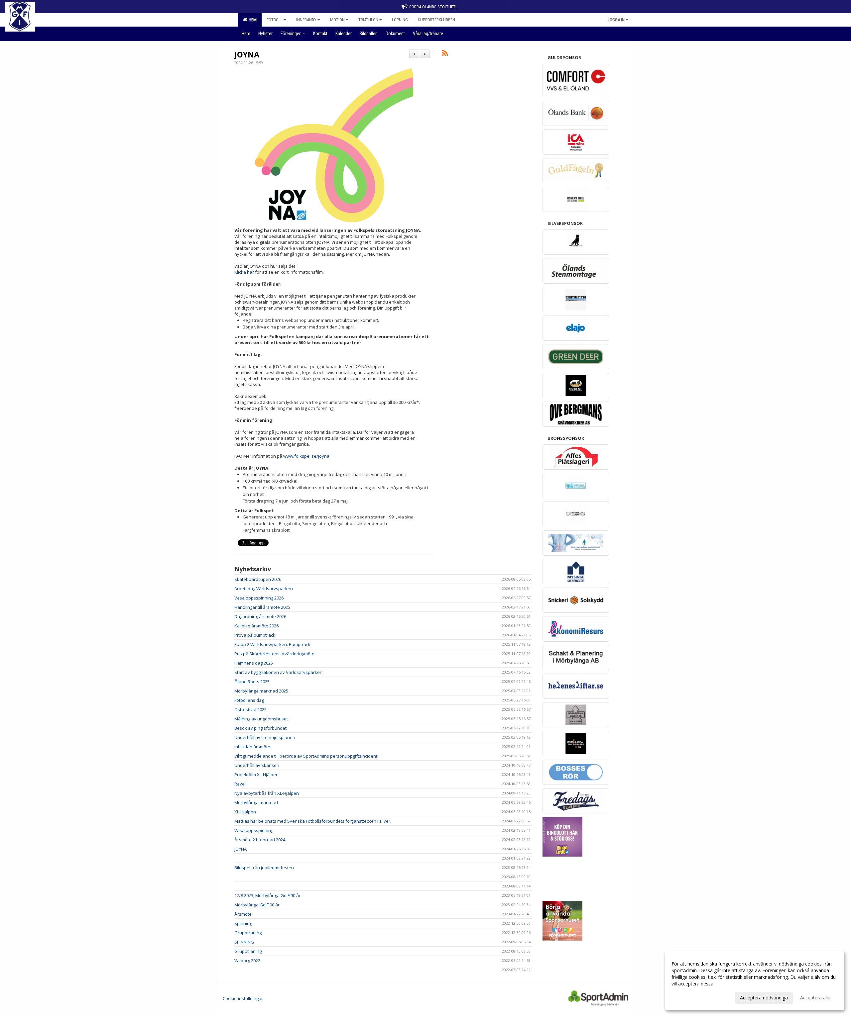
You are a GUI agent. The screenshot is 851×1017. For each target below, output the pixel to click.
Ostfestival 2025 (250, 709)
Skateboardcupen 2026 (257, 579)
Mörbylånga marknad (256, 802)
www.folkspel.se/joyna (306, 456)
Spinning (243, 923)
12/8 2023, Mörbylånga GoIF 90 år (267, 895)
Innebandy (306, 19)
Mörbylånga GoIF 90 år (257, 905)
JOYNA (246, 54)
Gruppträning (248, 933)
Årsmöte (243, 914)
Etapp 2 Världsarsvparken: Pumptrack (272, 644)
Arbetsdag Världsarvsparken (263, 589)
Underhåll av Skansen (256, 765)
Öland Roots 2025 (252, 682)
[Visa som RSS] (445, 54)
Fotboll (275, 19)
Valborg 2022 (247, 961)
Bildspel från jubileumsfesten (264, 868)
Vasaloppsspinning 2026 (259, 598)
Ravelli (241, 784)
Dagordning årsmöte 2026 (260, 616)
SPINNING (244, 942)
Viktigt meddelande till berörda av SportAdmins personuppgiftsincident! (306, 756)
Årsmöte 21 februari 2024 (259, 840)
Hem (252, 19)
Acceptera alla (815, 997)
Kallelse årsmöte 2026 (256, 626)
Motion (337, 19)
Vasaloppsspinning (253, 830)
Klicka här (244, 272)
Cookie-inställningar (243, 998)
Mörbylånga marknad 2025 (261, 691)
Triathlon (368, 19)
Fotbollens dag (249, 700)
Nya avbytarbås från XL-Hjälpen (266, 793)
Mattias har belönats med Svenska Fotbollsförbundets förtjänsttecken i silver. (312, 821)
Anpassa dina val (689, 997)
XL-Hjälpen (245, 812)
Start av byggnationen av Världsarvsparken (278, 672)
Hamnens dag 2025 (253, 663)
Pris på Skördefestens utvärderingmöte (274, 654)
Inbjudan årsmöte (252, 747)
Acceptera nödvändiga (764, 997)
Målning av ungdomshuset (261, 719)
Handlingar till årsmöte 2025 (262, 607)
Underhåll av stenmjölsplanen (264, 737)
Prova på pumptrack (254, 635)
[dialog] (754, 980)
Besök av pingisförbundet (260, 728)
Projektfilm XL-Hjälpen (256, 775)
